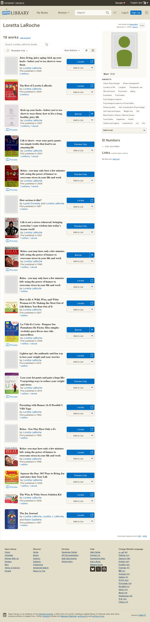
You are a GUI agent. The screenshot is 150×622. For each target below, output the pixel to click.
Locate (80, 61)
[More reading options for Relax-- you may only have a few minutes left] (92, 180)
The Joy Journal (29, 513)
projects (46, 616)
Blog (7, 565)
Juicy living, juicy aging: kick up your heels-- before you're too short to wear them (41, 61)
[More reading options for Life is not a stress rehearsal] (92, 232)
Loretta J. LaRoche (53, 516)
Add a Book (95, 561)
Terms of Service (12, 568)
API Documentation (70, 555)
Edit (142, 25)
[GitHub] (104, 569)
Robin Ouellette (32, 519)
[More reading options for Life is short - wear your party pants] (92, 150)
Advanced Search (41, 568)
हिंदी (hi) (122, 571)
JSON (145, 536)
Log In (125, 12)
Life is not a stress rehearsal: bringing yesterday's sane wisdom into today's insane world (41, 225)
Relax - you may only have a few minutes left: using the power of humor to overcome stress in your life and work (42, 281)
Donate (120, 3)
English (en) (124, 561)
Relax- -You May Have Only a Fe (38, 429)
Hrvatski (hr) (124, 574)
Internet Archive (46, 614)
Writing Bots (67, 561)
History (135, 27)
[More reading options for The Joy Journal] (92, 521)
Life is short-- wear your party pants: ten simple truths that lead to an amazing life (40, 143)
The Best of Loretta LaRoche (36, 85)
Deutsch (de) (124, 558)
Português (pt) (125, 583)
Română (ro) (124, 586)
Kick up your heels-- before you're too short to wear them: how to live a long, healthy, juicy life (41, 113)
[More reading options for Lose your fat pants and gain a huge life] (92, 387)
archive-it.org (98, 616)
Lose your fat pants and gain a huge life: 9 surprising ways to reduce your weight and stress (42, 381)
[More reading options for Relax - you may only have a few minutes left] (92, 286)
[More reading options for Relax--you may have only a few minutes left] (92, 261)
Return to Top (39, 571)
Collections (38, 565)
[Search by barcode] (115, 12)
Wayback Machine (68, 616)
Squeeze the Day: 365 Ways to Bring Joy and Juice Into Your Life (42, 475)
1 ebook (34, 126)
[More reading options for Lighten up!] (92, 361)
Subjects (37, 561)
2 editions (24, 73)
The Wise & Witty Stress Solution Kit (41, 494)
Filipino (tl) (123, 602)
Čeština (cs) (124, 555)
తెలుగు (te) (123, 593)
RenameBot (133, 24)
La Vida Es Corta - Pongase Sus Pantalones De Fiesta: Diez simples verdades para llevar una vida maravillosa (39, 329)
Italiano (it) (123, 577)
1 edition (24, 209)
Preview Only (80, 144)
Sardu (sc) (123, 589)
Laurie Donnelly (31, 203)
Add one (115, 159)
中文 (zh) (123, 599)
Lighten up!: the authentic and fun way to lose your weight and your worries (41, 355)
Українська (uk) (126, 596)
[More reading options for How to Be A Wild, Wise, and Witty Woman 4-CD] (92, 309)
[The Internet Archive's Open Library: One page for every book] (15, 12)
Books (36, 555)
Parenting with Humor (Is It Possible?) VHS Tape (41, 406)
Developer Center (69, 552)
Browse (62, 12)
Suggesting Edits (97, 558)
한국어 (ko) (124, 580)
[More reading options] (92, 114)
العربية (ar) (123, 552)
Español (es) (124, 565)
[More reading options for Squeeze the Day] (92, 481)
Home (35, 552)
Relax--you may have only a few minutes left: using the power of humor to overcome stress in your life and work (42, 254)
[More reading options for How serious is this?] (92, 206)
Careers (8, 561)
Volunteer (9, 555)
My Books (42, 12)
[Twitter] (98, 569)
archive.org (83, 616)
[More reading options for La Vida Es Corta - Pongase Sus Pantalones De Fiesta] (92, 336)
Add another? (25, 38)
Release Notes (96, 565)
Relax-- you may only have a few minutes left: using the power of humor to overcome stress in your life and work (42, 174)
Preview (13, 130)
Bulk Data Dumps (69, 558)
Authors (36, 558)
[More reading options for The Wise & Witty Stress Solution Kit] (92, 501)
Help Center (95, 552)
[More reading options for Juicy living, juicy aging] (92, 67)
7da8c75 (142, 615)
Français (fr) (124, 568)
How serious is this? (31, 200)
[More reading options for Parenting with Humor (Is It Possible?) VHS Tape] (92, 413)
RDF (139, 536)
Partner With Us (12, 558)
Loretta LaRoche (32, 68)
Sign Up (136, 12)
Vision (7, 552)
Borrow (78, 114)
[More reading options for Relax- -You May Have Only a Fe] (92, 435)
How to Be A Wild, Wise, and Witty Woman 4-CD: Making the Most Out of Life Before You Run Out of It (41, 302)
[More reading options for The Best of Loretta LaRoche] (92, 92)
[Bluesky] (92, 569)
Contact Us (95, 555)
